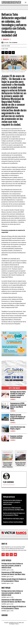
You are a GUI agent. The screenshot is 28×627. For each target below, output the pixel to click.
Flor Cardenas (13, 42)
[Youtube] (15, 554)
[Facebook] (2, 52)
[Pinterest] (9, 52)
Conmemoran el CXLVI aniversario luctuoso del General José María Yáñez (18, 406)
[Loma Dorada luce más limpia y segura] (5, 428)
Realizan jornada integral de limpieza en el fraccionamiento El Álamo (17, 417)
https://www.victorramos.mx (8, 484)
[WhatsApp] (13, 52)
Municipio (6, 39)
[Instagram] (7, 554)
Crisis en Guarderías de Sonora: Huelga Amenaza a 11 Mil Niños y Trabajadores (7, 465)
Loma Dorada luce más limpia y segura (17, 428)
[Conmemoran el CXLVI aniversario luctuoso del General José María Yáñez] (5, 405)
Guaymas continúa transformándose (16, 437)
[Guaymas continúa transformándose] (5, 438)
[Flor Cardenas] (2, 42)
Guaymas (13, 399)
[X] (6, 52)
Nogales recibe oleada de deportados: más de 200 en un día (20, 464)
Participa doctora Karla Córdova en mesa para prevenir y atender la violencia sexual (18, 394)
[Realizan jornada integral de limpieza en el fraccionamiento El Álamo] (5, 417)
